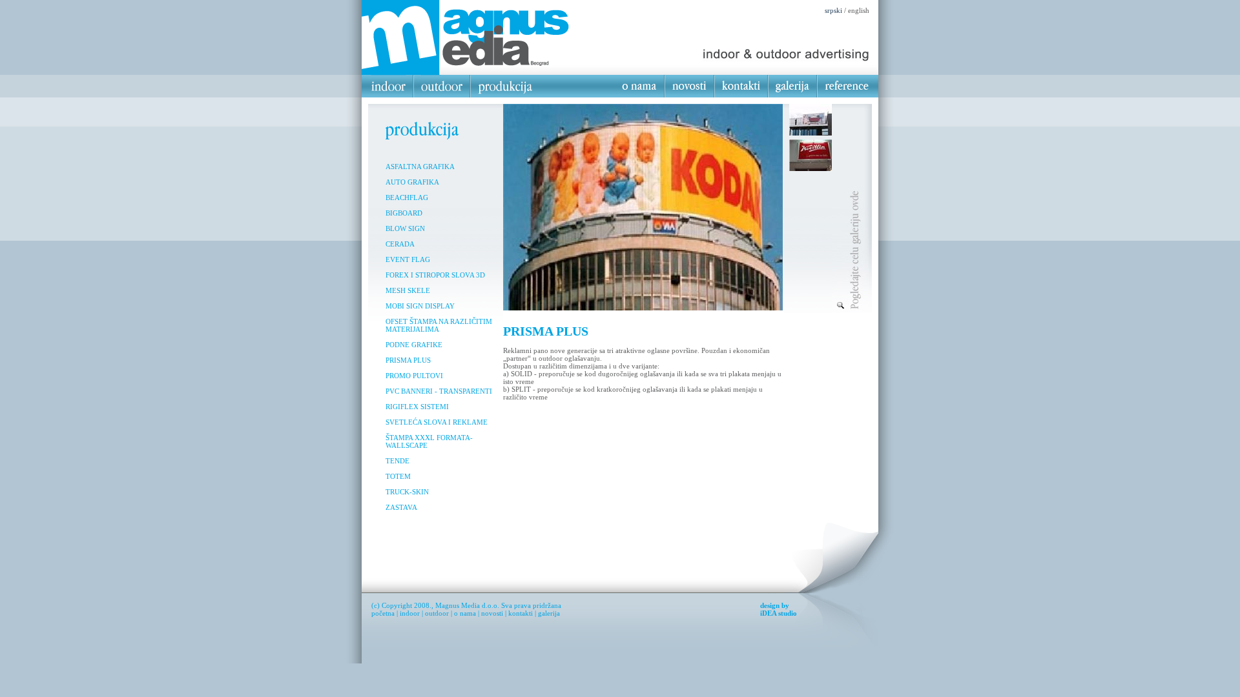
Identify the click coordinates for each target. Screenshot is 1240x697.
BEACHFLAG (407, 197)
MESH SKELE (408, 290)
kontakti (520, 613)
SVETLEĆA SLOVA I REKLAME (437, 422)
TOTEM (398, 476)
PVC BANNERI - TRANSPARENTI (439, 391)
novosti (492, 613)
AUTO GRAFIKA (412, 182)
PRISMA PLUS (408, 360)
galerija (549, 613)
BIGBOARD (404, 213)
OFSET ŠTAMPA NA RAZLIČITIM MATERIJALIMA (439, 325)
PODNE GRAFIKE (414, 344)
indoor (410, 613)
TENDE (397, 461)
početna (383, 613)
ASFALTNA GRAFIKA (420, 166)
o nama (465, 613)
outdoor (437, 613)
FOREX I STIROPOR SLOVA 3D (435, 275)
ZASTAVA (401, 507)
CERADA (400, 244)
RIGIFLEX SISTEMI (417, 406)
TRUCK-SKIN (407, 492)
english (858, 10)
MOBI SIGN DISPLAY (420, 306)
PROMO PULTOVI (414, 375)
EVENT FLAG (408, 259)
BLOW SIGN (405, 228)
